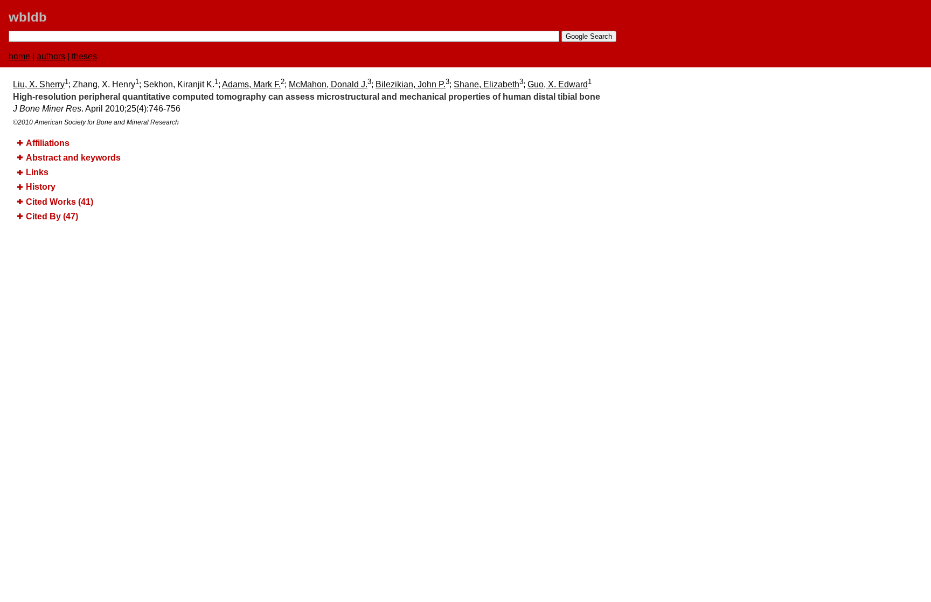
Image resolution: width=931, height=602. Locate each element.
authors (51, 56)
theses (84, 56)
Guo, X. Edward (557, 84)
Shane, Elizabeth (486, 84)
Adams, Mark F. (251, 84)
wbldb (28, 17)
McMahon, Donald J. (328, 84)
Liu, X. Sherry (39, 84)
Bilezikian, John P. (411, 84)
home (19, 56)
